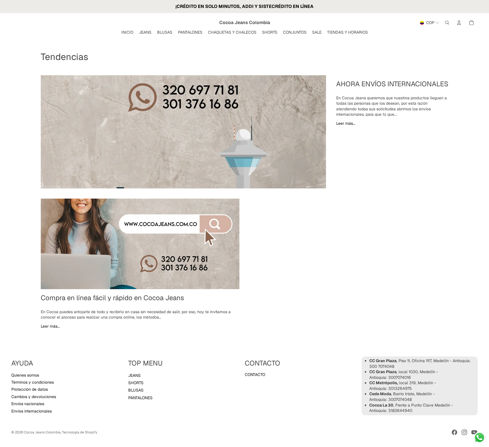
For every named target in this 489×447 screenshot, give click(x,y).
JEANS (134, 375)
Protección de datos (29, 389)
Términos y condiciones (32, 382)
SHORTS (135, 382)
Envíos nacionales (27, 403)
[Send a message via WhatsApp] (479, 437)
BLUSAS (135, 390)
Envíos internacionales (31, 411)
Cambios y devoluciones (33, 396)
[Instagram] (464, 432)
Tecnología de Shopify (79, 432)
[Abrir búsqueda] (447, 22)
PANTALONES (140, 397)
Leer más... (345, 123)
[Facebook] (454, 432)
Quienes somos (25, 375)
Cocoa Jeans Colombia (42, 432)
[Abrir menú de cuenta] (459, 22)
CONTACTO (255, 374)
